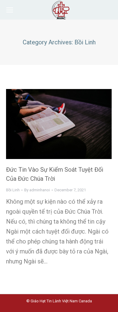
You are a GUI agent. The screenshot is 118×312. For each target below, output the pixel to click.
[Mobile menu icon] (9, 10)
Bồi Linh (13, 190)
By (37, 190)
